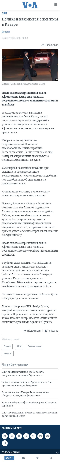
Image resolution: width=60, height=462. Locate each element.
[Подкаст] (40, 436)
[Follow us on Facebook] (5, 436)
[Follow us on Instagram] (26, 436)
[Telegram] (37, 458)
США (4, 13)
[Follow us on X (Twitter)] (12, 436)
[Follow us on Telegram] (5, 443)
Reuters (6, 32)
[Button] (50, 45)
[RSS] (33, 436)
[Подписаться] (47, 436)
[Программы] (23, 458)
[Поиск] (51, 458)
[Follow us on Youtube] (19, 436)
